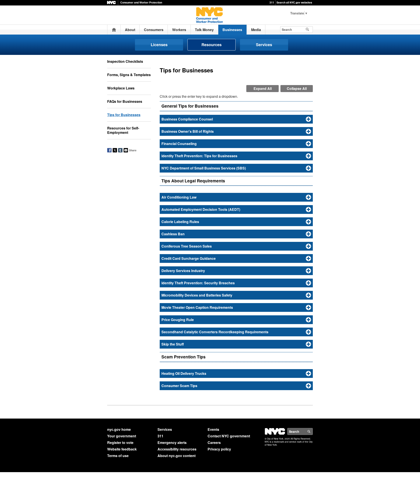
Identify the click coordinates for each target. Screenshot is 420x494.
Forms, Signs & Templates (129, 74)
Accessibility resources (177, 449)
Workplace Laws (121, 88)
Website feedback (122, 449)
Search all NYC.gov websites (294, 2)
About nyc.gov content (177, 455)
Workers (179, 29)
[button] (236, 119)
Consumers (153, 29)
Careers (214, 442)
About (130, 29)
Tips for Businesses (123, 114)
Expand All (263, 88)
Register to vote (120, 442)
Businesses (232, 29)
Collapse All (297, 88)
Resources (211, 44)
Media (256, 29)
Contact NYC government (229, 435)
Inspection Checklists (125, 61)
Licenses (159, 44)
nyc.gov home (119, 429)
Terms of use (118, 455)
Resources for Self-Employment (123, 130)
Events (213, 429)
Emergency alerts (172, 442)
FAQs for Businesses (124, 101)
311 (272, 2)
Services (264, 44)
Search (312, 431)
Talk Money (204, 29)
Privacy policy (219, 449)
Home (114, 30)
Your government (121, 435)
